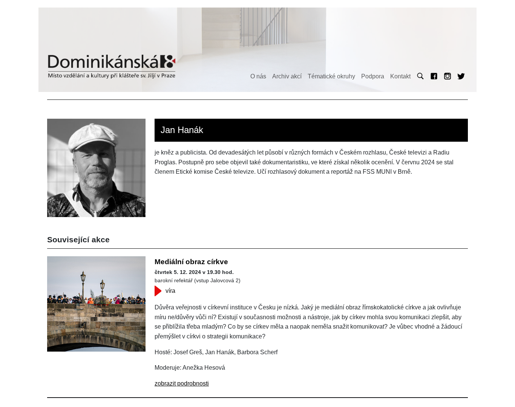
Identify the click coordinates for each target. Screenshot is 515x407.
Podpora (372, 76)
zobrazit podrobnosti (182, 383)
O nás (258, 76)
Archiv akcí (287, 76)
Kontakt (400, 76)
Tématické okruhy (331, 76)
